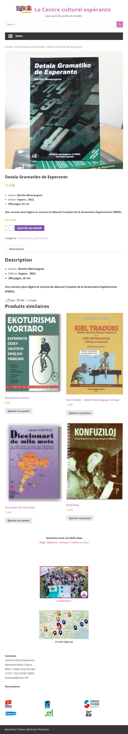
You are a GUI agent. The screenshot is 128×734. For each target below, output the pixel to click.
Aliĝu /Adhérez (48, 542)
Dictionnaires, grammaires (30, 46)
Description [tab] (16, 249)
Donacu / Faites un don (74, 542)
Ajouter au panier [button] (19, 411)
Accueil (9, 46)
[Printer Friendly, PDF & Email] (21, 300)
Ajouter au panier (29, 228)
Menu (19, 36)
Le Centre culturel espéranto (72, 9)
